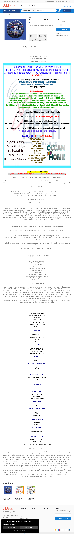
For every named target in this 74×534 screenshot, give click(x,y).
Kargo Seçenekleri (24, 518)
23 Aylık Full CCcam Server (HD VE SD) (18, 498)
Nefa (4, 495)
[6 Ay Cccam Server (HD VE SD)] (15, 29)
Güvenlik (22, 513)
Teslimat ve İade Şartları (24, 516)
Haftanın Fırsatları (32, 5)
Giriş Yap (66, 6)
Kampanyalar (24, 5)
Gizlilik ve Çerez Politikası (20, 530)
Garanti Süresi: (32, 32)
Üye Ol (70, 6)
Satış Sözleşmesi (35, 517)
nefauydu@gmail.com (50, 1)
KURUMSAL (23, 508)
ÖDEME (33, 508)
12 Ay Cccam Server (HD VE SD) (7, 498)
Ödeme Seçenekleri (36, 515)
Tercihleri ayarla (11, 527)
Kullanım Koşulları (36, 513)
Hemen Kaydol (63, 518)
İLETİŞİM (46, 508)
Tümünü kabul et (29, 527)
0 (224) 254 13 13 (60, 1)
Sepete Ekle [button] (64, 29)
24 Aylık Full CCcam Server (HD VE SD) (30, 498)
